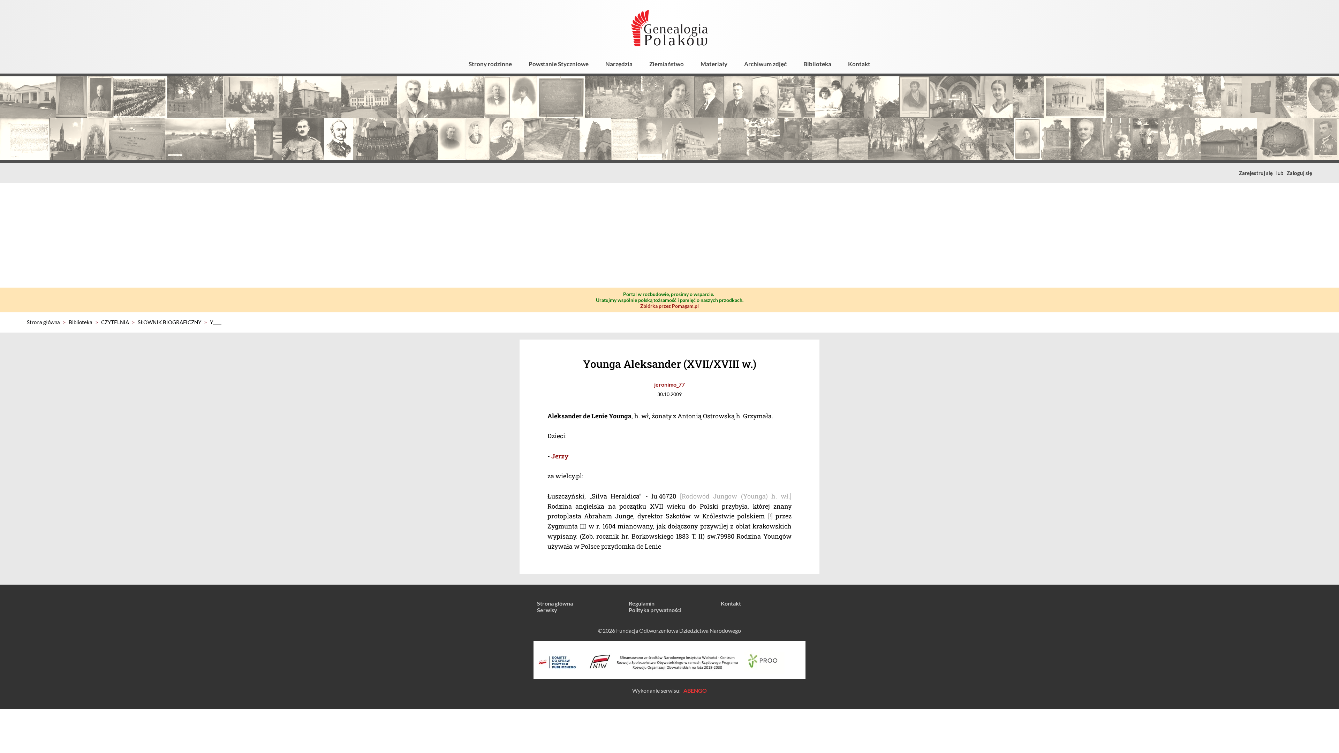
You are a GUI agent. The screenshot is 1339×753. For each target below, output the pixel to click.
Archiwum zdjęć (765, 64)
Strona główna (43, 322)
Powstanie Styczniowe (559, 64)
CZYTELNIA (115, 322)
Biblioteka (817, 64)
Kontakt (859, 64)
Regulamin (642, 603)
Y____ (215, 322)
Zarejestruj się (1256, 173)
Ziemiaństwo (666, 64)
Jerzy (559, 456)
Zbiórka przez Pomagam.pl (669, 306)
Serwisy (547, 610)
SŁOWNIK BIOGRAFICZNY (169, 322)
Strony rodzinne (490, 64)
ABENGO (695, 690)
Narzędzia (619, 64)
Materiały (714, 64)
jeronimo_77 (669, 384)
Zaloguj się (1299, 173)
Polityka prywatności (655, 610)
